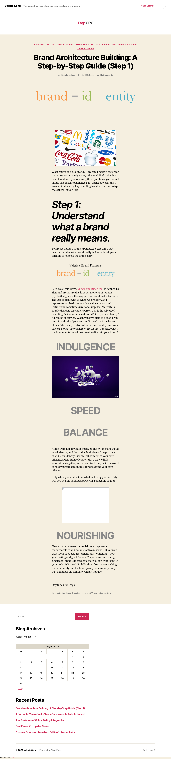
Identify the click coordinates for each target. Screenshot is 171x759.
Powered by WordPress (50, 750)
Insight (70, 45)
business (84, 593)
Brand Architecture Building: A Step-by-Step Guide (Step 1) (85, 61)
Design (60, 45)
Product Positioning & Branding (119, 45)
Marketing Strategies (88, 45)
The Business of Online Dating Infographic (40, 720)
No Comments (106, 75)
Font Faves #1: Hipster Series (33, 726)
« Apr (20, 689)
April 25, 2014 (88, 75)
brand (68, 593)
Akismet (13, 757)
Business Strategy (44, 45)
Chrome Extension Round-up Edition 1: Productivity (45, 732)
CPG (91, 593)
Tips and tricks (85, 48)
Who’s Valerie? (147, 6)
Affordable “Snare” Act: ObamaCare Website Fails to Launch (50, 714)
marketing (98, 593)
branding (76, 593)
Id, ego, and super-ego (89, 289)
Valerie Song (13, 5)
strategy (107, 593)
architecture (60, 593)
